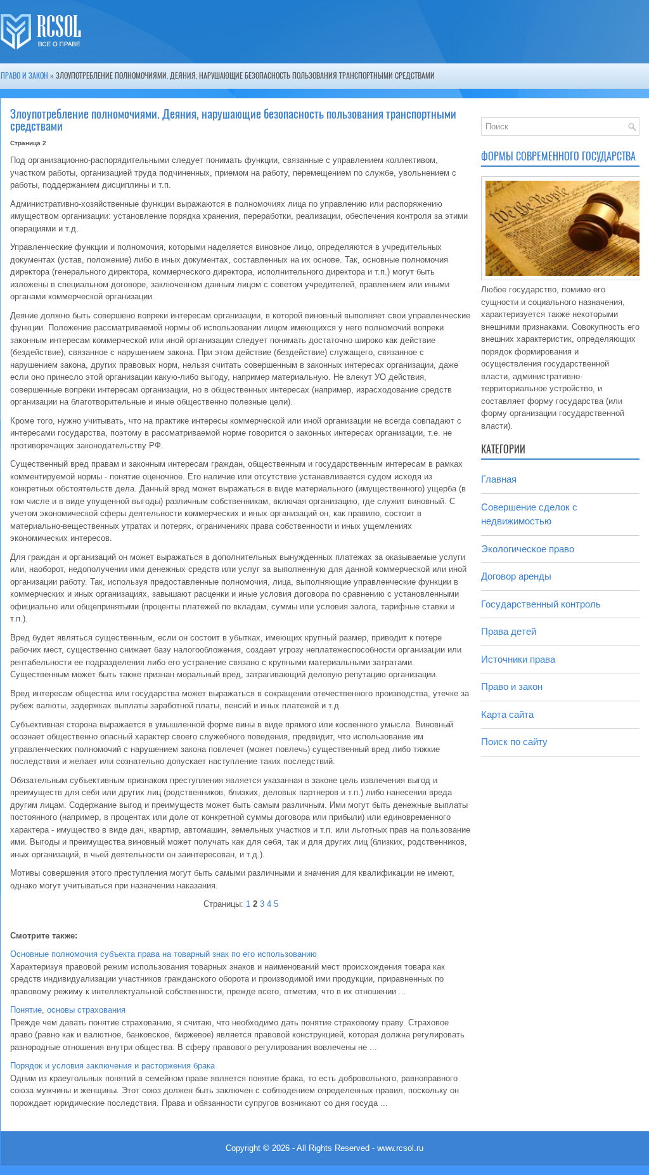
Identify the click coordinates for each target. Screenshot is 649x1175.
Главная (499, 479)
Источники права (518, 659)
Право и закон (24, 75)
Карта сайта (507, 714)
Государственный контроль (541, 604)
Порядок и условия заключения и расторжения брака (112, 1065)
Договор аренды (516, 576)
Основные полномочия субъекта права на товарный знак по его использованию (163, 954)
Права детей (508, 631)
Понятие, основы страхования (67, 1010)
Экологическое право (527, 548)
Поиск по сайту (514, 741)
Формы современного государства (558, 156)
